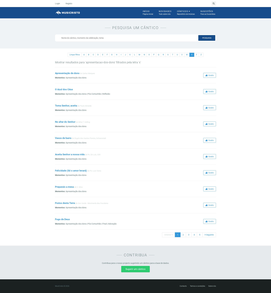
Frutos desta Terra (65, 203)
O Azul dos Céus (64, 89)
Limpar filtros (74, 55)
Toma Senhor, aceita (66, 105)
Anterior (168, 235)
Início (148, 12)
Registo (69, 3)
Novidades (165, 12)
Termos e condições (197, 286)
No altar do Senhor (65, 121)
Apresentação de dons (67, 73)
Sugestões (207, 12)
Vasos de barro (63, 138)
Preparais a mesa (64, 186)
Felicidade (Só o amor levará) (71, 170)
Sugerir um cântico (135, 269)
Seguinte (210, 235)
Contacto (183, 286)
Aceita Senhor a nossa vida (70, 154)
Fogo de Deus (62, 219)
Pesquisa (206, 38)
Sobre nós (212, 286)
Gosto (210, 75)
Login (57, 3)
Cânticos (186, 12)
